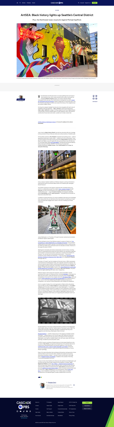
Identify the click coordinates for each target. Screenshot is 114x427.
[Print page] (96, 99)
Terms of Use (71, 412)
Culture (57, 10)
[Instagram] (17, 411)
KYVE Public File (72, 405)
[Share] (94, 96)
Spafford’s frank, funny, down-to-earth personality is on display (53, 346)
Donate (94, 2)
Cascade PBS (40, 422)
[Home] (24, 405)
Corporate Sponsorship (62, 408)
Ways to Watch (50, 412)
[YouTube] (20, 411)
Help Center (37, 412)
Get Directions (24, 418)
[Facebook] (27, 411)
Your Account (38, 415)
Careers (36, 408)
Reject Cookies (87, 408)
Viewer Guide (49, 405)
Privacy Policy (72, 415)
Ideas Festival (60, 402)
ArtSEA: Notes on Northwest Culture (47, 122)
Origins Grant (60, 405)
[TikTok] (23, 411)
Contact (37, 405)
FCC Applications (72, 408)
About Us (37, 402)
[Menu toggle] (17, 3)
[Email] (94, 99)
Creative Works (61, 412)
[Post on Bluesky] (96, 96)
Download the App (50, 415)
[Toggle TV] (24, 7)
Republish (95, 101)
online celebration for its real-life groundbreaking (53, 278)
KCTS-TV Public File (73, 402)
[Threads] (30, 411)
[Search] (78, 3)
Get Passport (49, 408)
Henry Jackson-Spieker (64, 189)
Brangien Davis (52, 382)
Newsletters (87, 405)
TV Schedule (49, 402)
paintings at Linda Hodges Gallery (50, 368)
